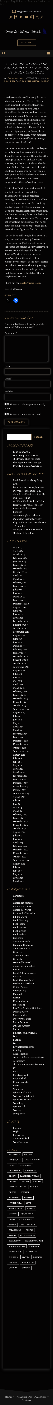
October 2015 (19, 790)
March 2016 (19, 772)
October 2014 (19, 828)
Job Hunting (19, 1004)
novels (12, 1224)
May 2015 (17, 807)
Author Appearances (23, 902)
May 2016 (17, 765)
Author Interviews (28, 81)
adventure (14, 1154)
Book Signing (19, 931)
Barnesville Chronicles (24, 913)
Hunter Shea (15, 1203)
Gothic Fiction (20, 987)
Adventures (18, 895)
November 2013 (20, 853)
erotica (25, 1181)
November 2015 (20, 786)
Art (14, 899)
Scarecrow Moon (34, 1241)
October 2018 (19, 663)
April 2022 (18, 575)
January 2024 (19, 561)
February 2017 (20, 733)
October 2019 (19, 628)
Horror (45, 81)
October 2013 (19, 856)
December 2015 (20, 783)
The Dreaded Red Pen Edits (26, 459)
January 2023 (19, 565)
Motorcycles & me (22, 1018)
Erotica (16, 969)
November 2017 (20, 702)
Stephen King (15, 1251)
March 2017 (18, 730)
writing (26, 1268)
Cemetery (18, 938)
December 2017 (20, 698)
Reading (17, 1050)
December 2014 (20, 821)
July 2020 (17, 610)
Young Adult (19, 1113)
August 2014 (19, 832)
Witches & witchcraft (23, 1096)
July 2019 (17, 638)
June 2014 (17, 839)
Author (28, 1154)
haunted (25, 1192)
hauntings (14, 1197)
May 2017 (17, 723)
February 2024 (20, 558)
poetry (29, 1230)
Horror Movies (20, 1001)
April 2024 (18, 551)
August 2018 (19, 670)
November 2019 (21, 624)
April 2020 (18, 617)
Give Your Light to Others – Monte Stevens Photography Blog (27, 519)
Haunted (17, 994)
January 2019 (19, 653)
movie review (16, 1208)
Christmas (30, 1170)
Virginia (13, 1262)
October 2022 (20, 572)
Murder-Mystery (21, 1025)
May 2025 (18, 547)
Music (16, 1029)
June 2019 (18, 642)
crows (12, 1176)
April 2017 (18, 726)
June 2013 (17, 870)
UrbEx (16, 1085)
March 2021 (19, 596)
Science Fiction (20, 1054)
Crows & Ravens (21, 955)
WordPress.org (20, 1142)
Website (9, 391)
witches (13, 1268)
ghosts (12, 1192)
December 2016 (20, 740)
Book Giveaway (20, 920)
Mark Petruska (20, 480)
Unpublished (19, 1078)
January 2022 (19, 586)
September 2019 (21, 631)
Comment (11, 333)
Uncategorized (20, 1075)
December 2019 (20, 621)
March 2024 (19, 554)
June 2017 (17, 719)
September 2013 (21, 860)
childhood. (15, 1170)
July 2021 (17, 589)
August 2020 (19, 607)
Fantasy (17, 976)
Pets (15, 1036)
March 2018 (19, 688)
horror (28, 1197)
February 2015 (20, 814)
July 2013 (17, 867)
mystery (13, 1213)
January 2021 (19, 600)
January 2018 (19, 695)
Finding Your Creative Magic (27, 462)
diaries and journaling (24, 966)
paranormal (15, 1230)
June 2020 (18, 614)
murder (31, 1208)
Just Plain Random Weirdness (27, 1008)
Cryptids (17, 959)
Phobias (17, 1039)
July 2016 (17, 758)
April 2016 (18, 769)
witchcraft (28, 1262)
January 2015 (19, 818)
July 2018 (17, 674)
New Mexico (27, 1213)
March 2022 (19, 579)
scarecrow (14, 1241)
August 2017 (19, 712)
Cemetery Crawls (21, 941)
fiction (37, 1181)
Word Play (18, 1103)
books (12, 1165)
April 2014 (18, 842)
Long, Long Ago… (21, 452)
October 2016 (19, 747)
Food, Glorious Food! (23, 980)
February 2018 (20, 691)
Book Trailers (19, 934)
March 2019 (19, 646)
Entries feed (19, 1135)
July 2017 (17, 716)
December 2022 (21, 568)
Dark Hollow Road (22, 962)
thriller (13, 1257)
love (28, 1203)
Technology (18, 1061)
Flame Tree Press (17, 1186)
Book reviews (19, 927)
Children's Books (21, 948)
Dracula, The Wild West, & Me (28, 466)
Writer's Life (19, 1106)
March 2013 (18, 881)
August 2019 (19, 635)
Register (17, 1128)
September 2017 (21, 709)
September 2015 (21, 793)
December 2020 (21, 603)
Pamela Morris (15, 78)
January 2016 (19, 779)
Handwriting (19, 990)
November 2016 (21, 744)
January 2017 (19, 737)
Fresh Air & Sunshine (23, 983)
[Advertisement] (26, 1332)
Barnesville (15, 1159)
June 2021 (18, 593)
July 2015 (17, 800)
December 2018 (20, 656)
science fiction (17, 1246)
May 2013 (17, 874)
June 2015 (17, 804)
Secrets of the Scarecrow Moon (28, 1057)
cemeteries (25, 1165)
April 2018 (18, 684)
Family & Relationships (24, 973)
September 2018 (21, 667)
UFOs (16, 1071)
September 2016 (21, 751)
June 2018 (18, 677)
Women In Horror (21, 1099)
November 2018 (21, 660)
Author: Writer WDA (29, 1396)
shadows (34, 1246)
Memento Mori (20, 1011)
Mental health (20, 1015)
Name (9, 366)
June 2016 (18, 761)
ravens (12, 1235)
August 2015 (19, 797)
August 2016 (19, 754)
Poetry (16, 1043)
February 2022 (20, 582)
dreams (12, 1181)
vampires (37, 1257)
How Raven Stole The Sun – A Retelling (27, 508)
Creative (17, 952)
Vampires (18, 1089)
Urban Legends (20, 1082)
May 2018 (17, 681)
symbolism (31, 1251)
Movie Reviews (20, 1022)
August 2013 (19, 863)
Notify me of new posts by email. (24, 414)
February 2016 (20, 776)
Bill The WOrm (20, 917)
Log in (16, 1131)
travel (25, 1257)
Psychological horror (23, 1047)
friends (34, 1186)
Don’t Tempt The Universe (26, 455)
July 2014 (17, 835)
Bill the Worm (32, 1159)
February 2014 (20, 846)
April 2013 (18, 877)
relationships (27, 1235)
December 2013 (20, 849)
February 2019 (20, 649)
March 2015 (18, 811)
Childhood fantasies (23, 945)
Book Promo (19, 924)
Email (8, 378)
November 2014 (20, 825)
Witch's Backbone (22, 1092)
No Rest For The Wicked (25, 1032)
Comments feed (21, 1138)
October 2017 (19, 705)
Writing (17, 1110)
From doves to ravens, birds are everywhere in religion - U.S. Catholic (28, 491)
